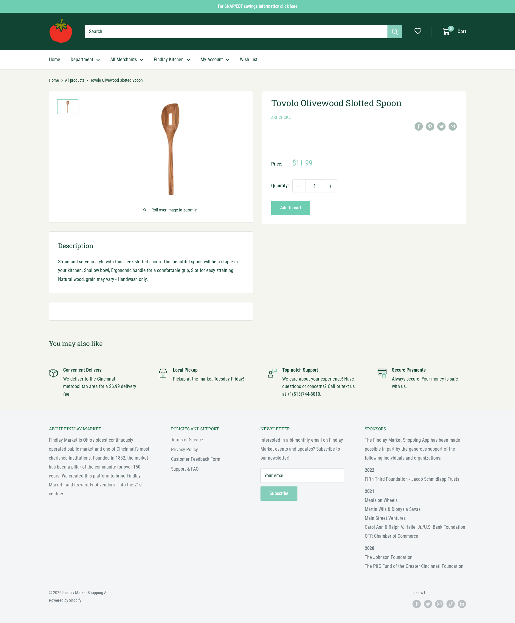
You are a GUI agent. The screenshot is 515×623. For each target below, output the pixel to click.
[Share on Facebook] (419, 126)
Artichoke (281, 117)
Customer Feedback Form (195, 459)
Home (54, 59)
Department (82, 59)
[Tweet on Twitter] (441, 126)
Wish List (249, 59)
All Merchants (123, 59)
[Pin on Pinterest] (430, 126)
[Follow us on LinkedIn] (462, 604)
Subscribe (278, 493)
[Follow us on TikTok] (450, 604)
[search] (236, 31)
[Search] (394, 31)
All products (74, 80)
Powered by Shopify (65, 600)
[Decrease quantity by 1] (299, 186)
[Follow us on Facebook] (416, 604)
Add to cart (290, 208)
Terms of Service (187, 440)
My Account (212, 59)
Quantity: (280, 186)
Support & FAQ (185, 469)
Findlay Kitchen (169, 59)
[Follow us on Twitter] (428, 604)
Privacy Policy (184, 449)
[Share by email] (453, 126)
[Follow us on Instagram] (439, 604)
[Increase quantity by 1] (330, 186)
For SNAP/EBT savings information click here (257, 6)
